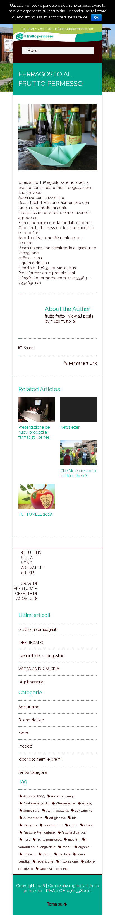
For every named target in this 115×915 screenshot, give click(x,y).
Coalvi (88, 825)
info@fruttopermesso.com (74, 29)
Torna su (54, 904)
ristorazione (69, 861)
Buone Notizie (31, 720)
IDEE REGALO (30, 642)
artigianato (57, 818)
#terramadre (65, 803)
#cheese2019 (33, 796)
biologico (30, 825)
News (23, 733)
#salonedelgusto (36, 803)
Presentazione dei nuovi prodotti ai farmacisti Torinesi (34, 432)
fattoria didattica (74, 832)
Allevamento (32, 818)
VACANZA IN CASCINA (38, 669)
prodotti (64, 854)
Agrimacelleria (57, 811)
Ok (96, 18)
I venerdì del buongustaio (41, 656)
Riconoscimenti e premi (39, 759)
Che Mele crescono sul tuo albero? (78, 473)
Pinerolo (29, 854)
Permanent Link (83, 363)
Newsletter (70, 427)
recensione (45, 861)
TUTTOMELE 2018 (35, 514)
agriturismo (83, 811)
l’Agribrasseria (30, 682)
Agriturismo (28, 707)
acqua (86, 803)
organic (83, 847)
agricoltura (31, 811)
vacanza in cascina (54, 869)
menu (66, 847)
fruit (26, 840)
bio (74, 818)
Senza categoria (32, 772)
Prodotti (25, 746)
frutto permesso (49, 840)
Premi (46, 854)
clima (73, 825)
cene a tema (53, 825)
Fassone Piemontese (39, 832)
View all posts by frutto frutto (69, 318)
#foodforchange (63, 796)
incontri (73, 840)
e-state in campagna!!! (38, 629)
